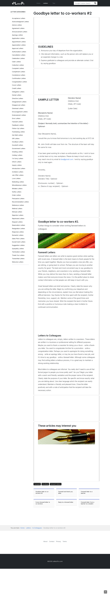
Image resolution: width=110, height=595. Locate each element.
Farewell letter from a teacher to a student (87, 503)
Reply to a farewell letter (65, 502)
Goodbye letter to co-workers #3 (42, 492)
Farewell (37, 484)
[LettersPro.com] (18, 3)
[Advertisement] (66, 30)
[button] (46, 3)
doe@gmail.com (67, 159)
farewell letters (55, 484)
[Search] (95, 3)
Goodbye (45, 484)
